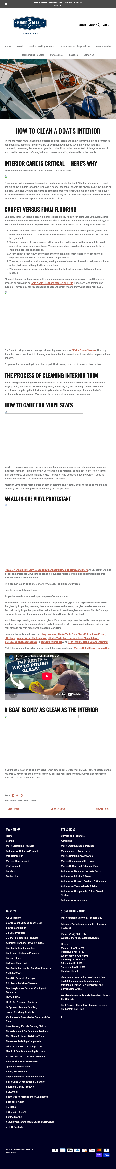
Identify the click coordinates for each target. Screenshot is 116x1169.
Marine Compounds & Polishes (77, 846)
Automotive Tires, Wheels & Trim (79, 886)
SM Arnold (12, 1091)
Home (8, 46)
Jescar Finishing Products (20, 1012)
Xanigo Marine (14, 1117)
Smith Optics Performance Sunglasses (27, 1096)
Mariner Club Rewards (18, 861)
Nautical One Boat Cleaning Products (26, 1051)
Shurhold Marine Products (20, 1086)
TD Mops (11, 1107)
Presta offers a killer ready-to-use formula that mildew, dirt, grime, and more (46, 570)
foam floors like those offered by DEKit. (52, 283)
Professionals (56, 55)
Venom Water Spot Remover (32, 638)
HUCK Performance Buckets (21, 1002)
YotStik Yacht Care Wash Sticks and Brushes (30, 1122)
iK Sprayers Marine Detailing (21, 1007)
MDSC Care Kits (103, 46)
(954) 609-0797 (77, 934)
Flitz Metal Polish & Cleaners (21, 983)
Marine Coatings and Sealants (77, 861)
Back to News (58, 808)
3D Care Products (15, 933)
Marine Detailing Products (42, 46)
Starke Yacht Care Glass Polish (74, 634)
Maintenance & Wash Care (75, 851)
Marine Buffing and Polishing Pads (79, 866)
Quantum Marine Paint (18, 1066)
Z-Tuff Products (14, 1127)
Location (73, 55)
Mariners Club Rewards (33, 55)
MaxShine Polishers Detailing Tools (25, 1036)
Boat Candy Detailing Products (22, 953)
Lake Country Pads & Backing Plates (26, 1026)
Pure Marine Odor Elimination (22, 1061)
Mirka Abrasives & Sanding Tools (24, 1046)
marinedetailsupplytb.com (85, 937)
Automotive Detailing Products (75, 46)
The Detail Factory (16, 1111)
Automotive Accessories (74, 900)
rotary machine (48, 634)
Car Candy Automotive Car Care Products (28, 968)
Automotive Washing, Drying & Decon (81, 871)
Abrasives (66, 840)
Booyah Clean (13, 958)
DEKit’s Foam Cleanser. (84, 350)
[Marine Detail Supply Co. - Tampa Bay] (30, 25)
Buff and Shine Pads (17, 963)
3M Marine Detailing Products (22, 937)
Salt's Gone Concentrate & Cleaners (25, 1081)
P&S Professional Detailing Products (25, 1056)
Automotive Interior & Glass (76, 876)
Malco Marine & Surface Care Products (27, 1031)
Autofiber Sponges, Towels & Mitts (25, 943)
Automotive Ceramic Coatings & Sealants (83, 881)
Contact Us (89, 55)
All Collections (13, 917)
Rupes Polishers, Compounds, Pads (25, 1076)
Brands (20, 46)
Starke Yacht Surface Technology (24, 922)
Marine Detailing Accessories (77, 856)
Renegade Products (16, 1071)
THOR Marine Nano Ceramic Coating (88, 642)
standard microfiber (51, 642)
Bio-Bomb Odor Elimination (20, 948)
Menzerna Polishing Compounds (23, 1041)
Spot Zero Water (15, 1101)
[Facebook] (6, 4)
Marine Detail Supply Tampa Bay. (92, 648)
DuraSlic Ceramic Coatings (20, 978)
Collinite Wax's (14, 973)
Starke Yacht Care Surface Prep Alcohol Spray (73, 638)
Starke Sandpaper (16, 927)
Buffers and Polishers (73, 835)
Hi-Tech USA (13, 997)
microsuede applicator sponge (21, 642)
